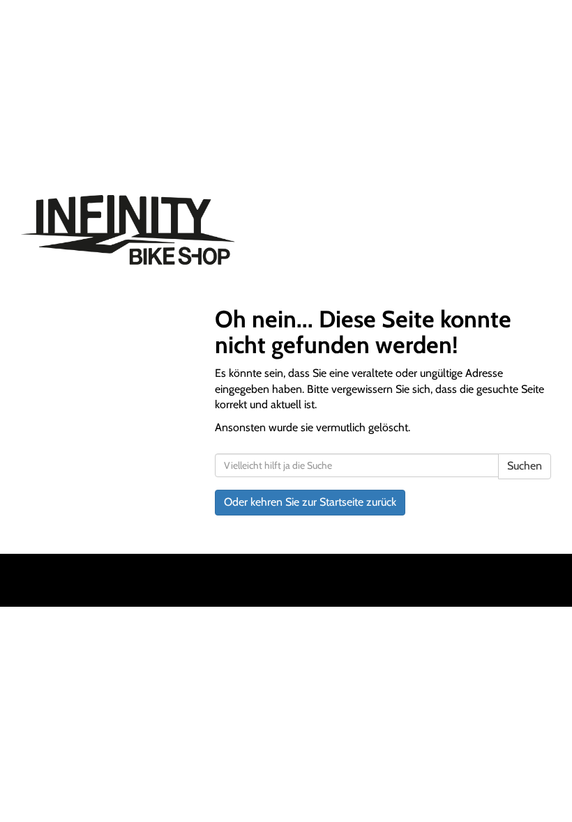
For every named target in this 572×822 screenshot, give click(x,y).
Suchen (524, 465)
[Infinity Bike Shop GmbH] (148, 230)
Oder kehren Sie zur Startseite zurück (310, 502)
